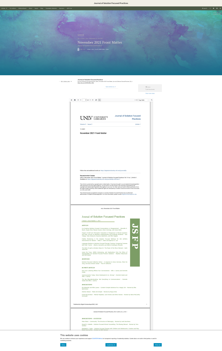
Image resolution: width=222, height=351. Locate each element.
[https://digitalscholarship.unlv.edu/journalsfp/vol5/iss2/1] (138, 124)
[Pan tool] (96, 100)
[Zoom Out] (135, 100)
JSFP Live (69, 8)
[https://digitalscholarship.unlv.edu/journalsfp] (128, 116)
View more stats (150, 93)
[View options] (71, 100)
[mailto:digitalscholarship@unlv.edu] (129, 194)
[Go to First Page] (78, 100)
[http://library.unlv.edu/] (94, 118)
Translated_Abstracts (51, 8)
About (30, 8)
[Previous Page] (81, 100)
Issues (36, 8)
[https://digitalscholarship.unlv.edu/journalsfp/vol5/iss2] (89, 124)
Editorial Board (22, 8)
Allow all (158, 345)
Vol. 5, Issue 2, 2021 (83, 38)
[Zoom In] (137, 100)
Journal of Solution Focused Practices (90, 80)
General (81, 35)
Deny (64, 345)
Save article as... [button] (110, 86)
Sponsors (61, 8)
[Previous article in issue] (59, 81)
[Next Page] (90, 100)
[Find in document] (151, 100)
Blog (41, 8)
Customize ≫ (112, 345)
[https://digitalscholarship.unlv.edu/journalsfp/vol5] (83, 124)
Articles (3, 8)
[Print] (74, 100)
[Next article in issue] (71, 81)
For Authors (13, 8)
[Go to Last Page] (93, 100)
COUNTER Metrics (97, 338)
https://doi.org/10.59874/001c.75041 (98, 49)
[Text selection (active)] (99, 100)
